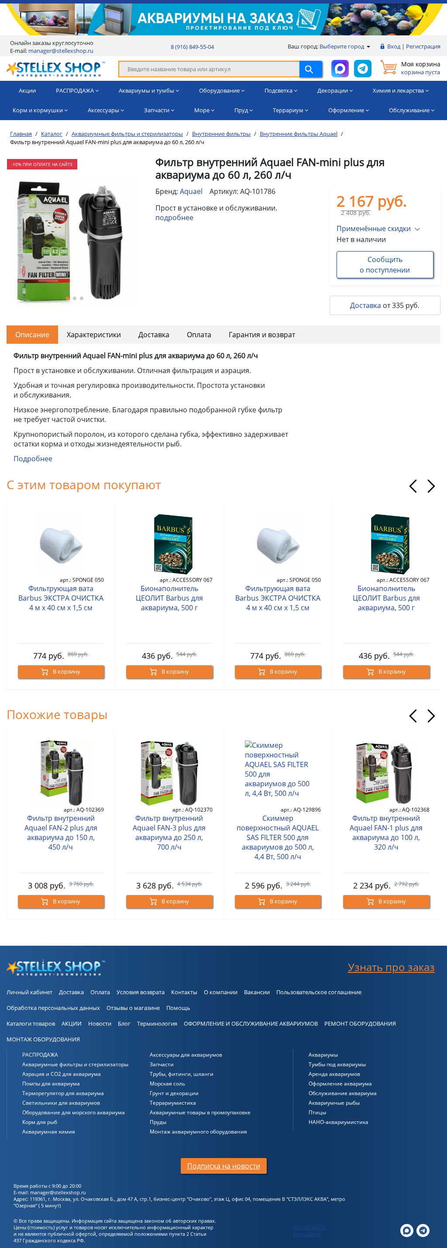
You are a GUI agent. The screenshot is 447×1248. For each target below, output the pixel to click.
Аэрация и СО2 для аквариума (61, 1074)
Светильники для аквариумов (61, 1102)
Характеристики (94, 334)
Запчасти (162, 1064)
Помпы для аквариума (51, 1083)
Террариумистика (173, 1102)
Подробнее (33, 458)
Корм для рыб (39, 1122)
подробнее (174, 217)
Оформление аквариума (340, 1083)
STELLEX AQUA (309, 1227)
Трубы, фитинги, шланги (181, 1074)
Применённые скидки (374, 228)
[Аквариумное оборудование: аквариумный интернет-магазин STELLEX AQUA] (56, 68)
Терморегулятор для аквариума (63, 1093)
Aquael (191, 191)
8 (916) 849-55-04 (192, 47)
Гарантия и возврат (262, 334)
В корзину (66, 671)
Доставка (365, 305)
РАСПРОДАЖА (40, 1054)
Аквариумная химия (48, 1131)
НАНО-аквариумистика (338, 1122)
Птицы (317, 1112)
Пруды (158, 1122)
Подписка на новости (223, 1166)
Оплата (199, 334)
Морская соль (167, 1083)
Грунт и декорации (174, 1093)
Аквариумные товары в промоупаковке (200, 1112)
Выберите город (342, 46)
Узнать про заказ (391, 967)
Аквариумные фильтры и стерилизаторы (75, 1064)
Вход (393, 46)
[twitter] (406, 1230)
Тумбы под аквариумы (337, 1064)
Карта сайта (306, 1234)
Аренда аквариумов (334, 1074)
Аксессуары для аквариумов (186, 1054)
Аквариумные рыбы (334, 1102)
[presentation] (413, 486)
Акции (27, 90)
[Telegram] (423, 1230)
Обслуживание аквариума (343, 1093)
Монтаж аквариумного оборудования (198, 1131)
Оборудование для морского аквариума (73, 1112)
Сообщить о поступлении (385, 265)
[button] (67, 298)
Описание (32, 334)
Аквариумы (323, 1054)
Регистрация (423, 46)
